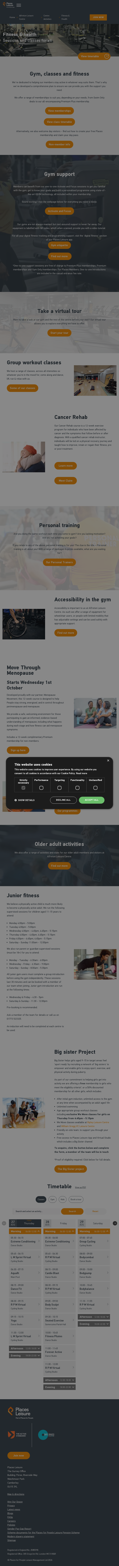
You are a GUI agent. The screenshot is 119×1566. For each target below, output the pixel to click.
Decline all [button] (63, 800)
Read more (81, 773)
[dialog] (59, 783)
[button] (24, 800)
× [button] (108, 760)
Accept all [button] (92, 800)
